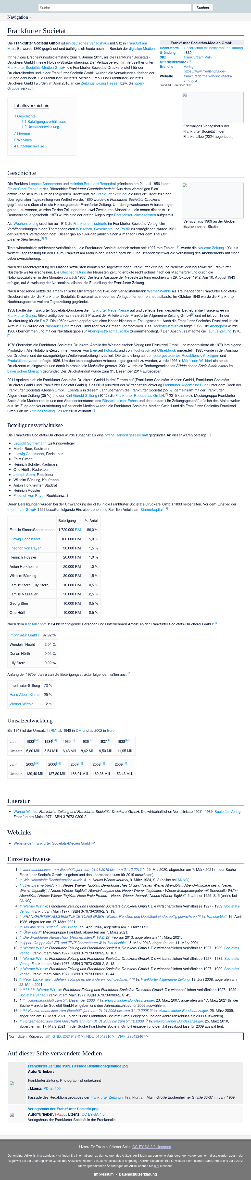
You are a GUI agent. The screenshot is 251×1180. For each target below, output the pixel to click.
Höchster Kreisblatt (167, 325)
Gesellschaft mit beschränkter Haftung (213, 47)
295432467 (136, 1036)
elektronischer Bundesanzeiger (129, 1000)
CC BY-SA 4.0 (93, 1114)
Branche (166, 66)
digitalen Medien (142, 48)
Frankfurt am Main (198, 57)
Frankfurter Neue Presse (109, 310)
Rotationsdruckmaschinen (135, 214)
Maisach (35, 371)
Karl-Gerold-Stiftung (81, 395)
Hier (58, 1155)
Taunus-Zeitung (219, 330)
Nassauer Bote (57, 325)
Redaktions (191, 355)
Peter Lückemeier (37, 979)
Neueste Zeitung (211, 247)
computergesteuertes (164, 355)
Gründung (168, 52)
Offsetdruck (166, 350)
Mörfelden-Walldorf (197, 360)
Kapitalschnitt (35, 623)
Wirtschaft (84, 228)
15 (36, 763)
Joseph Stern (24, 474)
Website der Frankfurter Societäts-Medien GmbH (52, 843)
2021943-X (71, 1036)
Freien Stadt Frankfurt (24, 188)
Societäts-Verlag (227, 811)
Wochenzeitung (25, 223)
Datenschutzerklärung (138, 1174)
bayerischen (17, 371)
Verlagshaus (99, 42)
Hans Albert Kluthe (24, 694)
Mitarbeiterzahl (172, 61)
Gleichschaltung (73, 271)
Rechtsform (169, 47)
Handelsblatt (216, 916)
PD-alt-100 (52, 1088)
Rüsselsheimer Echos (120, 400)
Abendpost (218, 325)
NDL (90, 1036)
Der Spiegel (69, 926)
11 (165, 508)
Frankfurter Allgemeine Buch (185, 384)
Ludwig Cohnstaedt (28, 453)
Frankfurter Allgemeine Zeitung (165, 979)
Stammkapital (151, 509)
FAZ (100, 937)
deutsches (80, 42)
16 (80, 763)
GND (56, 1036)
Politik (125, 228)
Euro (110, 730)
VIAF (121, 1036)
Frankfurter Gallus (21, 315)
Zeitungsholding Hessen (100, 83)
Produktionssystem (22, 360)
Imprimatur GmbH (22, 509)
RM (78, 529)
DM (79, 730)
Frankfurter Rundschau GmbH (139, 395)
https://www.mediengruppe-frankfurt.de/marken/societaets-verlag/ (208, 76)
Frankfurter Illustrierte (90, 223)
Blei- (93, 350)
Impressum (104, 1174)
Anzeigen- (211, 355)
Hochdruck (141, 350)
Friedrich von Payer (28, 495)
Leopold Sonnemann (45, 183)
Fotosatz (111, 350)
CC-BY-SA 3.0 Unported (151, 1146)
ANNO (182, 879)
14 (36, 740)
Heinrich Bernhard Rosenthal (93, 183)
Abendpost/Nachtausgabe (108, 330)
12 (216, 623)
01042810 (103, 1036)
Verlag (189, 66)
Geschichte (103, 228)
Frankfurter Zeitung (111, 193)
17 (125, 763)
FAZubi (60, 1114)
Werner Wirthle (159, 290)
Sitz (163, 57)
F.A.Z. (44, 320)
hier (39, 1155)
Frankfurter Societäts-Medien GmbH (36, 67)
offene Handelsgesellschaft (126, 434)
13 (129, 673)
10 (209, 434)
